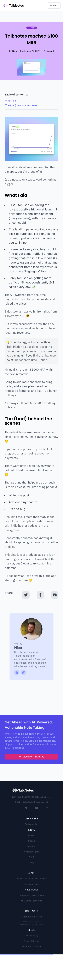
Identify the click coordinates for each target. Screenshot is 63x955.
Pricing (31, 841)
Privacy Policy (31, 935)
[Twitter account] (26, 808)
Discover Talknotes (33, 756)
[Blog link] (23, 672)
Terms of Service (31, 941)
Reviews (31, 835)
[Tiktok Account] (47, 808)
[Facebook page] (16, 808)
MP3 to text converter (31, 900)
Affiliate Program (32, 851)
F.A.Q (31, 857)
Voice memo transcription (31, 895)
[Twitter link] (16, 672)
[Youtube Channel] (36, 808)
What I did (11, 100)
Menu (55, 5)
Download (31, 846)
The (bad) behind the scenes (21, 105)
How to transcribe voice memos (31, 878)
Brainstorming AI (31, 884)
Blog (31, 862)
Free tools (31, 889)
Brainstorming (31, 824)
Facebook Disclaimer (31, 946)
